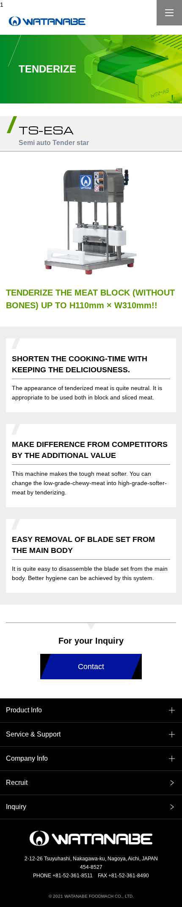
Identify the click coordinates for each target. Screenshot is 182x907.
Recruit (17, 782)
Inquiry (16, 806)
